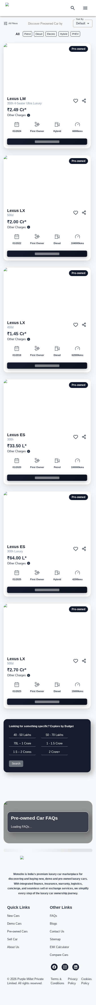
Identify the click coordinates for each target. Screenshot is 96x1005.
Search (16, 763)
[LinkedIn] (75, 967)
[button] (22, 735)
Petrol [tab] (27, 34)
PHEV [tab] (75, 34)
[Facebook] (54, 967)
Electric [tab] (51, 34)
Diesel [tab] (38, 34)
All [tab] (18, 34)
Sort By (79, 19)
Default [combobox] (80, 23)
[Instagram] (65, 967)
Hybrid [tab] (63, 34)
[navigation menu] (85, 8)
